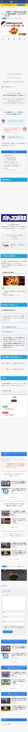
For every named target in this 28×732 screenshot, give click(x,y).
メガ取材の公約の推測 (9, 157)
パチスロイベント (12, 566)
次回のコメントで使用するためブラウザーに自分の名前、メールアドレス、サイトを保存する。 (14, 627)
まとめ (6, 168)
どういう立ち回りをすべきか (13, 163)
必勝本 (4, 18)
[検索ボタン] (1, 1)
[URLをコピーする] (24, 39)
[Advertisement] (14, 57)
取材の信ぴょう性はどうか (10, 161)
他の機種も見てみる (14, 527)
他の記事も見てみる (14, 497)
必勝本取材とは (8, 155)
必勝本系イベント (20, 566)
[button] (3, 39)
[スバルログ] (14, 1)
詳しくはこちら (21, 4)
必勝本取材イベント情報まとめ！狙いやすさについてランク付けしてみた (17, 246)
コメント (5, 595)
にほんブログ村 (5, 461)
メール (5, 616)
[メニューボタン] (26, 1)
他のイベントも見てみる (14, 559)
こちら (11, 363)
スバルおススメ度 (10, 170)
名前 (4, 612)
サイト (4, 621)
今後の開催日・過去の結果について (13, 165)
